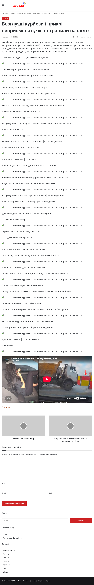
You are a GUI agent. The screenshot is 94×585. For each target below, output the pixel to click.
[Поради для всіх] (19, 5)
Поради (6, 561)
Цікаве (5, 572)
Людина (6, 554)
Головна (6, 534)
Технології (7, 565)
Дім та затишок (9, 550)
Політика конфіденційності (13, 538)
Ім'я (4, 483)
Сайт (51, 493)
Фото (5, 568)
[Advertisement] (47, 28)
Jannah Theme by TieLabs (42, 581)
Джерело (6, 407)
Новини (6, 558)
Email (4, 493)
